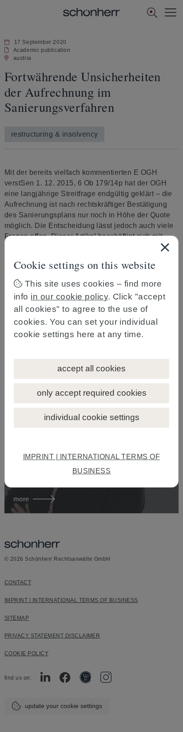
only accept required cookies (92, 392)
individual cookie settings (91, 417)
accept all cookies (91, 368)
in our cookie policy (69, 296)
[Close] (164, 247)
